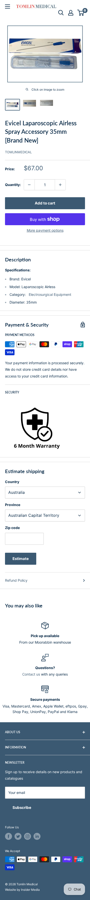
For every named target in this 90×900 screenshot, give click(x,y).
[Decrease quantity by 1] (29, 185)
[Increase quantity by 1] (60, 185)
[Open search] (61, 12)
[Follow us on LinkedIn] (37, 836)
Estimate (20, 558)
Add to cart (45, 203)
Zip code (12, 528)
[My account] (70, 12)
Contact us (31, 674)
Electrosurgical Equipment (50, 294)
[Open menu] (7, 6)
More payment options (45, 230)
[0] (81, 13)
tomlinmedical (18, 152)
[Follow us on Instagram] (27, 836)
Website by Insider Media (22, 890)
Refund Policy (16, 580)
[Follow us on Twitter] (18, 836)
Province (12, 505)
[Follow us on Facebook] (8, 836)
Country (12, 482)
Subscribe (21, 807)
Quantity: (13, 184)
